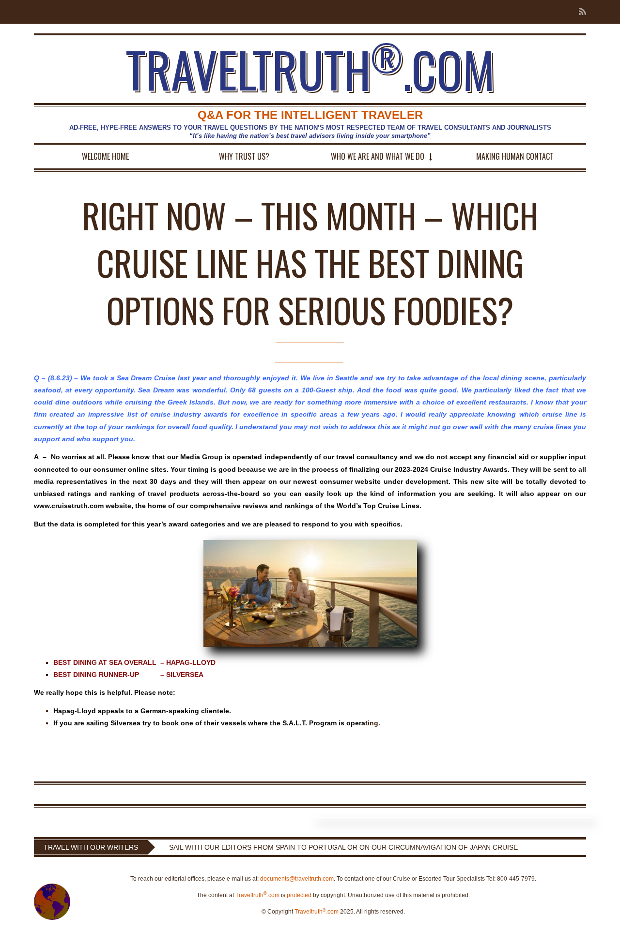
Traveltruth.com (257, 895)
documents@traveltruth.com (297, 878)
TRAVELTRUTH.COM (310, 69)
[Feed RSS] (579, 12)
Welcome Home (105, 156)
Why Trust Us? (244, 156)
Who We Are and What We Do (377, 156)
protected (299, 895)
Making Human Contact (515, 156)
